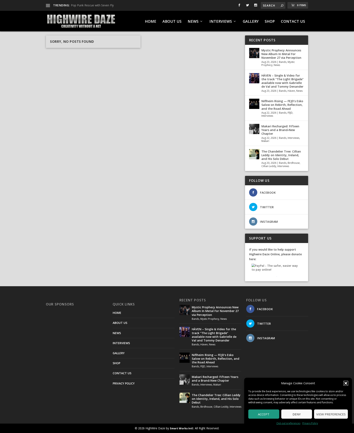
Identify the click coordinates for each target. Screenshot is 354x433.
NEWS (193, 22)
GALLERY (251, 22)
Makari (265, 141)
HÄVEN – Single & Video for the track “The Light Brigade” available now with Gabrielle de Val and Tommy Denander (282, 81)
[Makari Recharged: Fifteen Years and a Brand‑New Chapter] (254, 129)
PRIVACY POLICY (124, 383)
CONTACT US (293, 22)
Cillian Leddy (268, 166)
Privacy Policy (310, 423)
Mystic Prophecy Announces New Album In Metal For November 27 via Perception (281, 54)
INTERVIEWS (220, 22)
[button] (346, 383)
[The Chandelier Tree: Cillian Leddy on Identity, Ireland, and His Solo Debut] (254, 154)
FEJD (290, 112)
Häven (291, 91)
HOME (150, 22)
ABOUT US (172, 22)
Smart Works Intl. (182, 428)
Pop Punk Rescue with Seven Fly (92, 5)
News (277, 65)
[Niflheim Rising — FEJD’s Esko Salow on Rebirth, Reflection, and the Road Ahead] (254, 104)
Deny (297, 414)
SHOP (270, 22)
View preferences (331, 414)
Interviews (267, 116)
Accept (263, 414)
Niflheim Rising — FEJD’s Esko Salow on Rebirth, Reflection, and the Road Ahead (282, 104)
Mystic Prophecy (209, 319)
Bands (282, 62)
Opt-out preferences (288, 423)
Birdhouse (294, 163)
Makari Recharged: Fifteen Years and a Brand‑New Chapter (280, 130)
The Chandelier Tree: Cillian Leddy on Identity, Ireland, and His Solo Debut (281, 155)
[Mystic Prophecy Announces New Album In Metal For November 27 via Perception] (254, 53)
